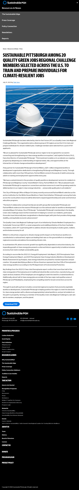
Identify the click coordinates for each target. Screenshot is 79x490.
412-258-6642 (24, 318)
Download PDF (11, 304)
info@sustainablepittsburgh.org (29, 320)
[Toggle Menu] (75, 2)
